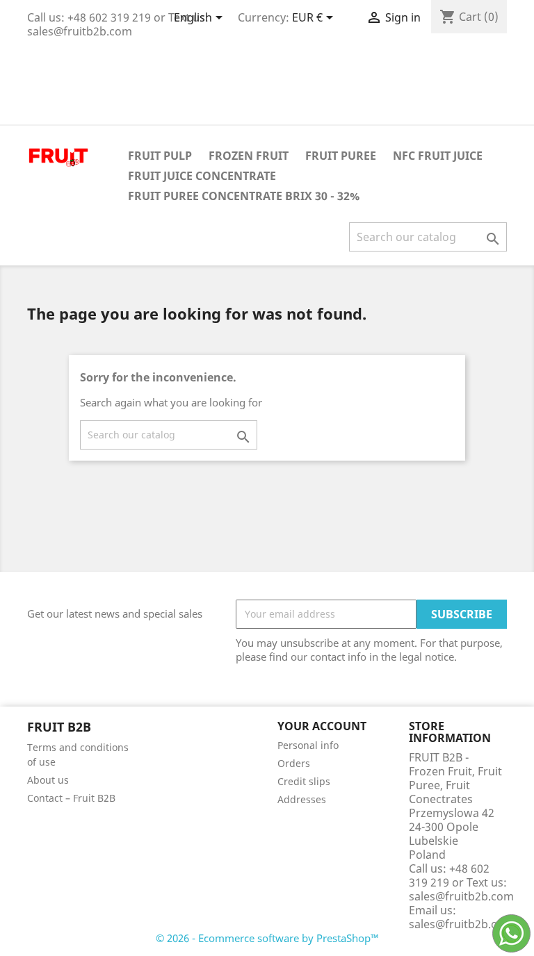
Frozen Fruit (249, 155)
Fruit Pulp (160, 155)
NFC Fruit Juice (438, 155)
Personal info (308, 745)
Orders (293, 763)
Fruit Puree (340, 155)
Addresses (301, 799)
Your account (321, 726)
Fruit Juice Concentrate (202, 175)
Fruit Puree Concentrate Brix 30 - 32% (243, 196)
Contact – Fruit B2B (71, 798)
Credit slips (303, 781)
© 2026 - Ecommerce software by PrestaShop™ (267, 938)
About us (48, 779)
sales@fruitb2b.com (461, 924)
